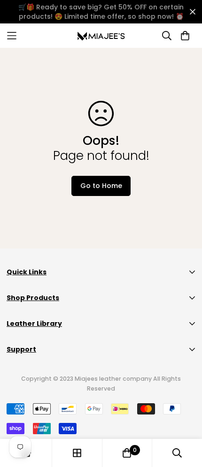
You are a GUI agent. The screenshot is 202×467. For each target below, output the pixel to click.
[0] (127, 453)
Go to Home (101, 185)
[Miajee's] (101, 35)
